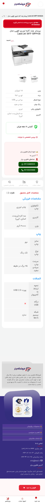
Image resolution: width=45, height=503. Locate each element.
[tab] (29, 193)
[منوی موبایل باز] (40, 4)
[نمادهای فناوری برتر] (37, 159)
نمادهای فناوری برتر (28, 159)
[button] (29, 488)
